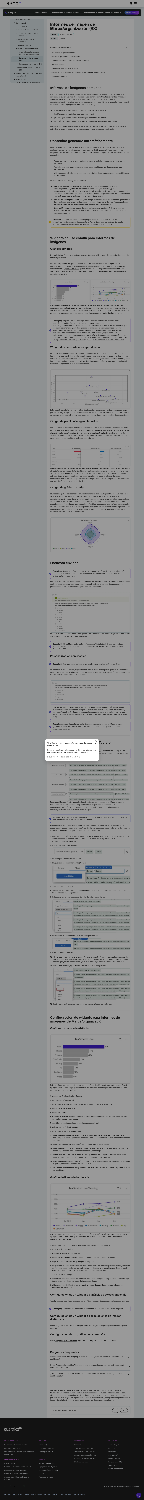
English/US (51, 757)
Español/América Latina (69, 757)
